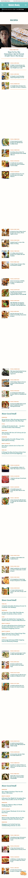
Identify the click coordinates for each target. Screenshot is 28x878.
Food (11, 49)
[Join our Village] (23, 873)
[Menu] (26, 5)
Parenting (4, 417)
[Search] (2, 5)
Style (3, 423)
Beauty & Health (6, 443)
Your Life (4, 450)
